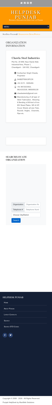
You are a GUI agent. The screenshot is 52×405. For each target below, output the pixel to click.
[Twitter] (28, 3)
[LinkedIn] (31, 3)
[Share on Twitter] (10, 335)
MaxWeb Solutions (26, 402)
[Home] (21, 3)
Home (6, 303)
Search (16, 220)
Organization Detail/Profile (29, 34)
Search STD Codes (11, 327)
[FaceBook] (25, 3)
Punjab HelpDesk (9, 402)
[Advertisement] (26, 183)
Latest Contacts (10, 315)
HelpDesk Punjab (26, 14)
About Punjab (9, 309)
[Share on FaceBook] (5, 335)
